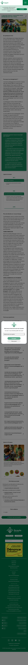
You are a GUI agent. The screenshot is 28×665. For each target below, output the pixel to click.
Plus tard (14, 341)
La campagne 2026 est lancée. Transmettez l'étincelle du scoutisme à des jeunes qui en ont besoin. (9, 9)
